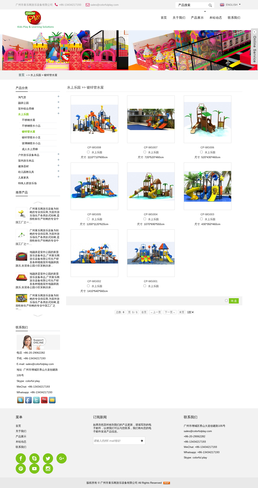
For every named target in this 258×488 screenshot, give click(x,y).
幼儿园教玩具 (26, 171)
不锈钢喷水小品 (31, 125)
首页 (164, 17)
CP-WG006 (207, 147)
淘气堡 (22, 97)
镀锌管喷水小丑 (31, 137)
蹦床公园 (23, 102)
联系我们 (234, 17)
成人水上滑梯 (30, 149)
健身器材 (23, 166)
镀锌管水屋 (50, 75)
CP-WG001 (151, 281)
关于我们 (179, 17)
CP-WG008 (94, 147)
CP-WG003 (207, 214)
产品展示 (197, 17)
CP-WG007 (151, 147)
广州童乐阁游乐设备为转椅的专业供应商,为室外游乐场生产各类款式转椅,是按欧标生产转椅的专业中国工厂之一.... (37, 215)
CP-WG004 (151, 214)
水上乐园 (35, 75)
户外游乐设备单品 (28, 154)
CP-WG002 (94, 281)
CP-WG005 (94, 214)
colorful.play (32, 380)
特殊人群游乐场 (27, 183)
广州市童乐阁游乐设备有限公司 (118, 482)
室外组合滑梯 (26, 108)
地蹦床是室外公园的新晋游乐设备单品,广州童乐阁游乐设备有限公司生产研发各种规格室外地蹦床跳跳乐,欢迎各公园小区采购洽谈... (37, 259)
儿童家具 (23, 177)
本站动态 (215, 17)
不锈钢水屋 (28, 119)
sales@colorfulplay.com (40, 363)
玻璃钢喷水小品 (31, 143)
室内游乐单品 (26, 160)
